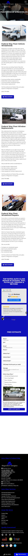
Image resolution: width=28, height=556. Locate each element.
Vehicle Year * (6, 353)
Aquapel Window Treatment (8, 496)
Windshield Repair (6, 494)
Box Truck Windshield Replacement (10, 497)
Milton (3, 518)
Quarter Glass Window (10, 382)
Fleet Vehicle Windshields (8, 499)
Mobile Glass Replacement (8, 501)
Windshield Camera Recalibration (10, 504)
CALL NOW (8, 554)
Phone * (5, 349)
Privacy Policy (6, 482)
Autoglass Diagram (8, 386)
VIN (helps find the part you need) (12, 364)
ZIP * (4, 342)
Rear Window (8, 384)
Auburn (3, 515)
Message (5, 368)
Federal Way (4, 513)
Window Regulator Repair (8, 503)
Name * (5, 338)
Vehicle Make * (7, 357)
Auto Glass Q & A (5, 506)
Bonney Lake (4, 520)
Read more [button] (6, 313)
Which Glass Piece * (8, 374)
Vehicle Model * (7, 360)
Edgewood (4, 517)
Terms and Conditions (8, 483)
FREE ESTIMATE (22, 554)
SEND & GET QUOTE (14, 409)
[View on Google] (2, 318)
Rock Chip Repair (9, 378)
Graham (3, 522)
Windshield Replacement (11, 376)
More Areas (4, 523)
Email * (5, 346)
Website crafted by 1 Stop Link (10, 485)
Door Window (8, 380)
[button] (1, 313)
